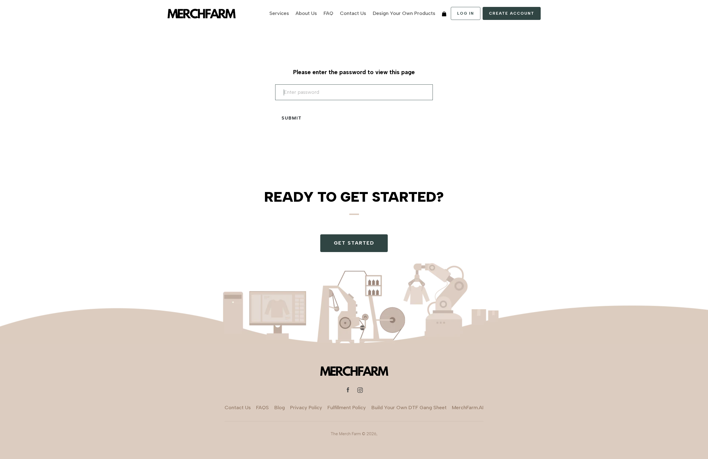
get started (354, 243)
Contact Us (353, 13)
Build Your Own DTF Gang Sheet (409, 407)
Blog (279, 407)
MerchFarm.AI (467, 407)
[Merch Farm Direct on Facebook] (348, 389)
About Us (306, 13)
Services (279, 13)
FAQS (262, 407)
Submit (292, 118)
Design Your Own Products (404, 13)
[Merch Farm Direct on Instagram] (360, 389)
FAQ (328, 13)
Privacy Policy (306, 407)
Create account (511, 13)
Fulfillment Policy (346, 407)
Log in (465, 13)
